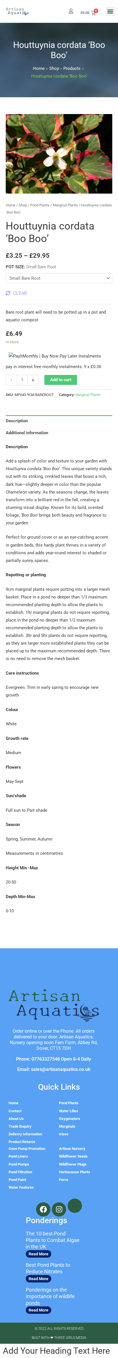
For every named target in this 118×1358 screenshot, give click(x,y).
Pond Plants (40, 205)
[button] (110, 11)
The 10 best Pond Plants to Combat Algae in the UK (53, 1240)
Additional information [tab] (27, 432)
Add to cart (60, 379)
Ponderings (46, 1220)
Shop (23, 205)
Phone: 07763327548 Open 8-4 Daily (53, 1059)
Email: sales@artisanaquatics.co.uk (53, 1069)
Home (10, 205)
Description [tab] (17, 420)
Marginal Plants (65, 205)
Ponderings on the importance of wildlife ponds (50, 1296)
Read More (38, 1254)
